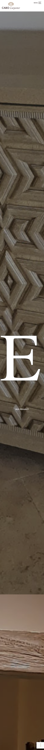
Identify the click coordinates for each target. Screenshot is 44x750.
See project (22, 433)
